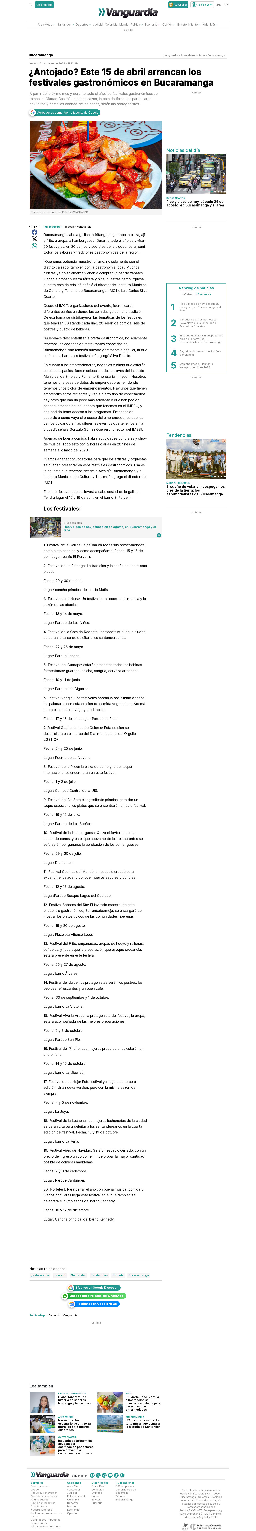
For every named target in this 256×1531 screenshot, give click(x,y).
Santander (64, 24)
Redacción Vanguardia (77, 226)
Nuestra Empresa (41, 1509)
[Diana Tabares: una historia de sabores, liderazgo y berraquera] (42, 1402)
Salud (129, 1393)
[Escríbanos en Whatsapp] (122, 1475)
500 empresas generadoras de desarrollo (126, 1489)
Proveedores (39, 1523)
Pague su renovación (44, 1492)
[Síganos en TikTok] (116, 1475)
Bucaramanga (216, 55)
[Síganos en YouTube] (110, 1475)
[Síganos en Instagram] (104, 1475)
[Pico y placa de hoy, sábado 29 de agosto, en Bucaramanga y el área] (45, 527)
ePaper (35, 1489)
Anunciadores (39, 1499)
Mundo (124, 24)
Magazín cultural (178, 483)
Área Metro (45, 24)
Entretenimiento (187, 24)
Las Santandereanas (72, 1393)
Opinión (167, 24)
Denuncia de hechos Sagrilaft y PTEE (203, 1516)
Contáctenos (39, 1506)
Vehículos (98, 1489)
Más (213, 24)
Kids (205, 24)
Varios (95, 1496)
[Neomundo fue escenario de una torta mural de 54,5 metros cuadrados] (42, 1424)
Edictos (96, 1499)
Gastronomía (67, 1437)
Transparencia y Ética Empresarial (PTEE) (201, 1512)
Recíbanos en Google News (97, 1303)
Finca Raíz (98, 1486)
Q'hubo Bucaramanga (124, 1498)
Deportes (82, 24)
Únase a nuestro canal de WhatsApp (96, 1295)
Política (135, 24)
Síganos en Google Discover (97, 1287)
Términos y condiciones (46, 1526)
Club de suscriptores (44, 1496)
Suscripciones (40, 1486)
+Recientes (203, 294)
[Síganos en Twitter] (98, 1475)
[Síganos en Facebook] (92, 1475)
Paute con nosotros (43, 1502)
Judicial (98, 24)
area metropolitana (193, 55)
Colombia (111, 24)
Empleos (97, 1492)
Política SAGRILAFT (191, 1510)
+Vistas (187, 294)
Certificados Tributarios (45, 1519)
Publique (97, 1502)
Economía (151, 24)
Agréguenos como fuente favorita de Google (67, 112)
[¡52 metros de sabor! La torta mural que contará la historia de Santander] (110, 1424)
